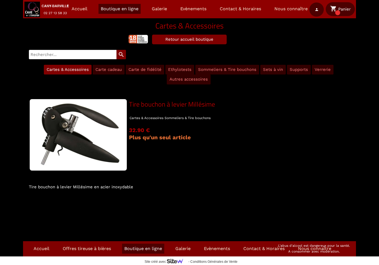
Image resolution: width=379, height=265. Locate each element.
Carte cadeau (108, 69)
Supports (299, 69)
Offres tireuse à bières (87, 248)
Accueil (79, 8)
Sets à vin (273, 69)
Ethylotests (179, 69)
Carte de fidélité (144, 69)
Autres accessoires (189, 79)
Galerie (159, 8)
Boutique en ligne (119, 8)
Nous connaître (291, 8)
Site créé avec (156, 262)
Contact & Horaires (240, 8)
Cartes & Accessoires (68, 69)
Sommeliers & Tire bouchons (227, 69)
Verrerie (323, 69)
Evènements (193, 8)
